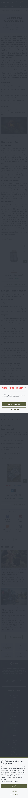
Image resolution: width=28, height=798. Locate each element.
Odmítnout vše (14, 795)
